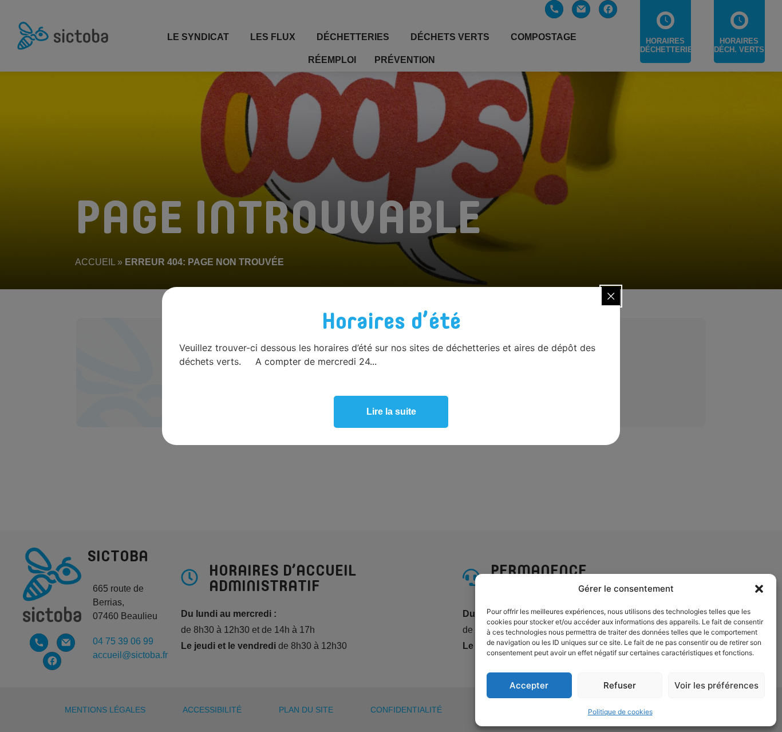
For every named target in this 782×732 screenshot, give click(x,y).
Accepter (529, 685)
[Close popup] (611, 296)
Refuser (619, 685)
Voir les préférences (716, 685)
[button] (759, 589)
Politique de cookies (620, 711)
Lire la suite (391, 411)
